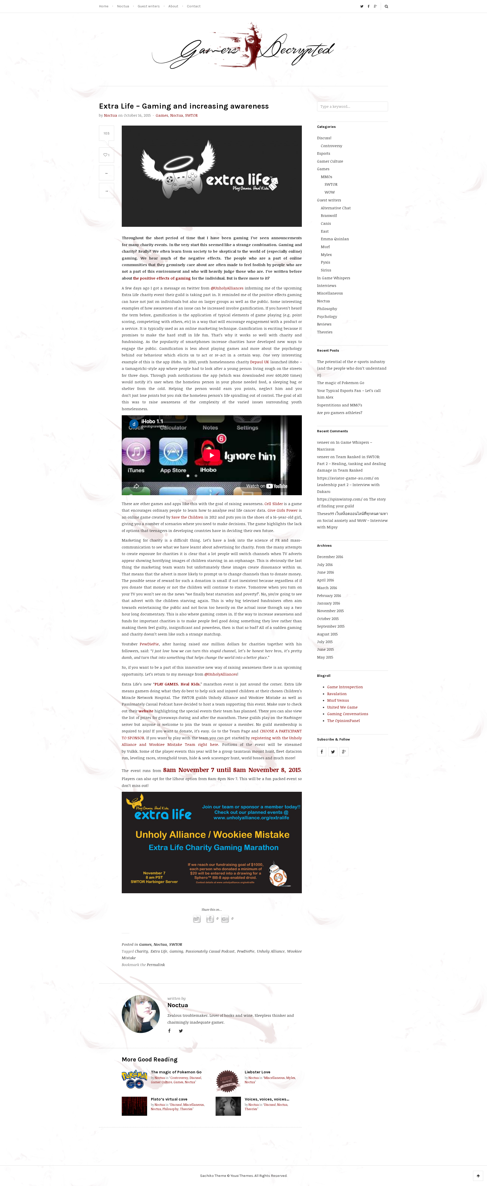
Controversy (179, 1078)
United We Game (342, 707)
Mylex (290, 1078)
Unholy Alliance (271, 951)
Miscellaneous (274, 1078)
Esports (323, 153)
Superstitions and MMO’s (339, 404)
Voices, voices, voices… (267, 1099)
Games (162, 115)
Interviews (326, 285)
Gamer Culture (161, 1082)
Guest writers (149, 6)
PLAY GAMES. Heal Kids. (177, 683)
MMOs (326, 176)
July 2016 (325, 564)
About (173, 6)
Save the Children (187, 517)
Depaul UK (259, 361)
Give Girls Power (283, 510)
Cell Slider (274, 503)
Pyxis (325, 262)
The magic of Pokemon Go (176, 1072)
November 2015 (330, 610)
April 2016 (325, 579)
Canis (326, 223)
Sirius (326, 269)
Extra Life (159, 951)
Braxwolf (329, 215)
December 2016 (330, 556)
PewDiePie (149, 643)
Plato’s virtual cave (169, 1099)
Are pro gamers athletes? (339, 412)
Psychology (327, 316)
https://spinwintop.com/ (339, 499)
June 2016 (325, 572)
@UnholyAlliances (227, 287)
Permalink (156, 964)
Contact (194, 6)
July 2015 (325, 641)
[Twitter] (361, 6)
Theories (186, 1109)
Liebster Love (257, 1072)
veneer (323, 442)
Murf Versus (338, 700)
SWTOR (191, 115)
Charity (141, 951)
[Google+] (375, 6)
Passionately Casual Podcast (210, 951)
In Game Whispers (333, 277)
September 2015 (331, 626)
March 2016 (327, 587)
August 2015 (327, 634)
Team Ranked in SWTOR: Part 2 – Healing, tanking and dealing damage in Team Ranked (351, 463)
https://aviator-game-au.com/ (345, 477)
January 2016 (328, 603)
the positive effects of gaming (162, 278)
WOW (330, 192)
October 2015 (328, 618)
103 (107, 133)
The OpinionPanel (343, 720)
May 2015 (325, 657)
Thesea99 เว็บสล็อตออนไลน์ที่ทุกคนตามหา (352, 513)
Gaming (176, 951)
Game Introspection (345, 686)
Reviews (324, 323)
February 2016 (329, 595)
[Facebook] (368, 6)
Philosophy (171, 1109)
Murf (325, 246)
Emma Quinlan (335, 238)
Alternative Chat (336, 207)
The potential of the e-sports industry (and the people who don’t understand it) (352, 368)
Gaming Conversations (347, 713)
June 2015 (325, 649)
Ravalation (337, 693)
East (325, 231)
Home (103, 6)
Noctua (123, 6)
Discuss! (195, 1078)
